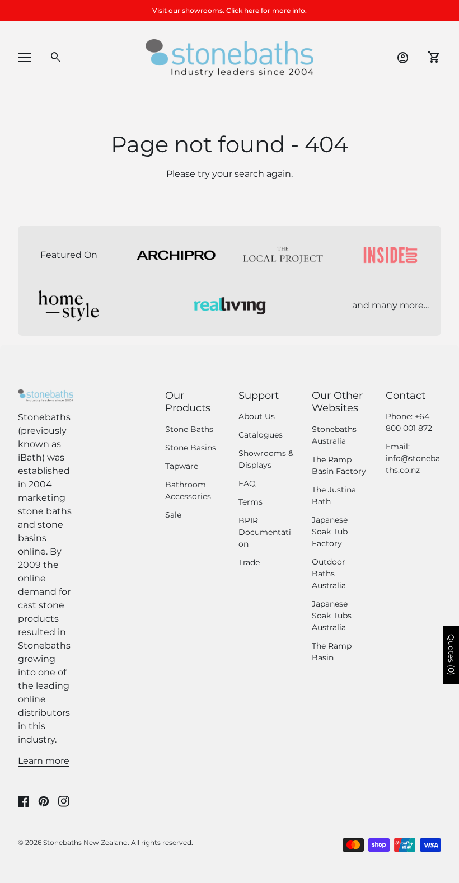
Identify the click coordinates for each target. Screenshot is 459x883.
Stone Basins (190, 448)
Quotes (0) (451, 654)
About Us (256, 416)
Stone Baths (189, 429)
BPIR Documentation (264, 532)
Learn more (43, 760)
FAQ (247, 483)
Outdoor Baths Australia (329, 573)
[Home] (229, 57)
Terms (250, 502)
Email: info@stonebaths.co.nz (413, 458)
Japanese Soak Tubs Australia (332, 615)
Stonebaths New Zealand (85, 842)
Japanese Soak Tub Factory (330, 531)
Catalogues (260, 435)
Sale (173, 515)
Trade (249, 562)
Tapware (181, 466)
